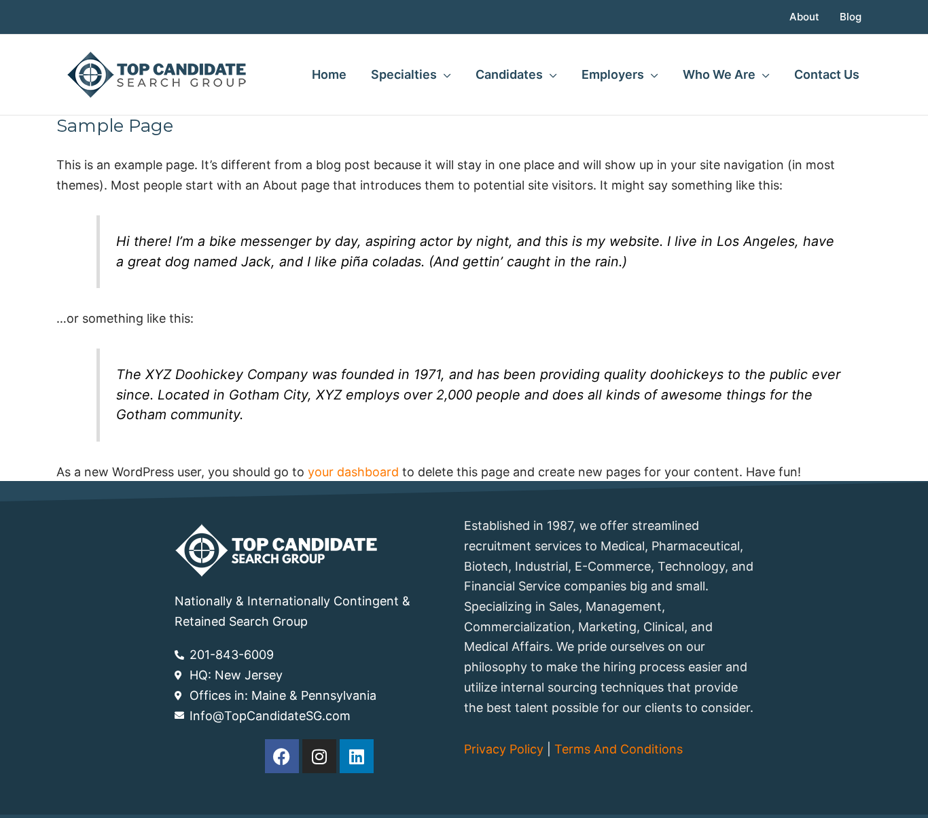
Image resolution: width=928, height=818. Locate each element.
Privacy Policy (503, 749)
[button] (444, 75)
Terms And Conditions (618, 749)
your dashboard (353, 472)
